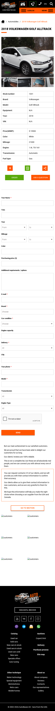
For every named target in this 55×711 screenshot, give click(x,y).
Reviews (41, 681)
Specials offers (14, 658)
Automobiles (13, 22)
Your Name (6, 198)
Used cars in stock (14, 648)
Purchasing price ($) (9, 258)
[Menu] (24, 10)
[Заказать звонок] (33, 3)
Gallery (41, 691)
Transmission (6, 391)
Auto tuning (14, 662)
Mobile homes (14, 691)
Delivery (5, 343)
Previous (5, 57)
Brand (4, 306)
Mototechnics (14, 684)
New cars (14, 655)
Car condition (7, 318)
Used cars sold (14, 652)
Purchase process (40, 650)
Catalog (14, 634)
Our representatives (41, 687)
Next (49, 57)
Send (18, 433)
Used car (14, 638)
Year (3, 222)
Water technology (14, 677)
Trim (3, 210)
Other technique (14, 673)
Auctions (41, 634)
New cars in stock (14, 645)
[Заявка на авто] (22, 3)
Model (4, 379)
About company (41, 677)
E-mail (4, 294)
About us (41, 673)
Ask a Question (40, 177)
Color (3, 246)
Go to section (27, 508)
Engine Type (6, 403)
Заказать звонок (27, 610)
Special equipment (14, 681)
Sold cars (14, 642)
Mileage (4, 234)
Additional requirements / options (14, 270)
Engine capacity (7, 330)
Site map (41, 654)
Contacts (41, 684)
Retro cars (14, 687)
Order (14, 177)
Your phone (6, 367)
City (2, 355)
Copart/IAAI (41, 638)
